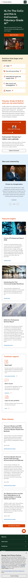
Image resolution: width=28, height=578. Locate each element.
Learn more (14, 199)
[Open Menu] (25, 2)
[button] (14, 537)
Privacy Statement (19, 571)
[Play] (14, 127)
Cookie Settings (14, 576)
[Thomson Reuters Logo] (6, 2)
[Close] (26, 553)
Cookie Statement (9, 571)
